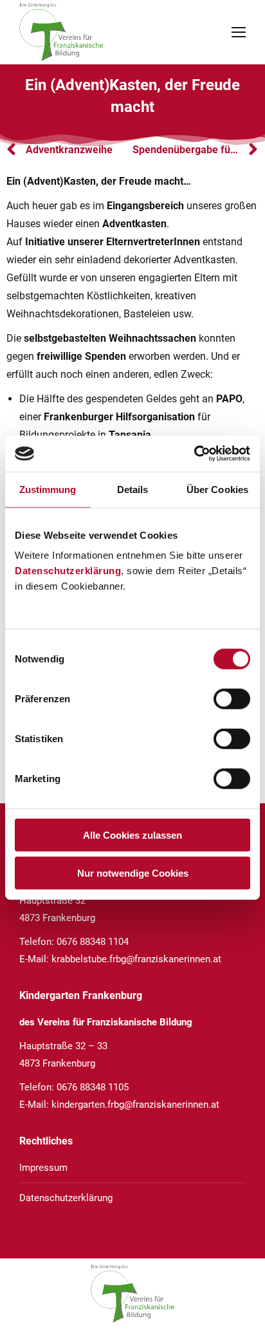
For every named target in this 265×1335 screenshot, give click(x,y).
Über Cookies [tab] (217, 488)
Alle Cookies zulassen (132, 835)
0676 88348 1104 (93, 942)
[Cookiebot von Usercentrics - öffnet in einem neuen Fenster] (194, 453)
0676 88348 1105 (93, 1087)
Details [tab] (133, 488)
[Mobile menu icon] (239, 32)
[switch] (232, 699)
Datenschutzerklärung (68, 570)
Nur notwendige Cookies (132, 872)
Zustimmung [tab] (48, 488)
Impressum (43, 1167)
